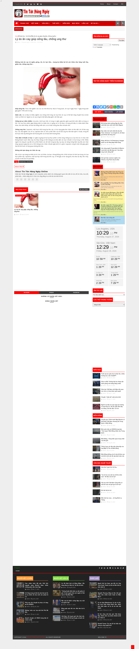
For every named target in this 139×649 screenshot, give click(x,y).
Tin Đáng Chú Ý (99, 119)
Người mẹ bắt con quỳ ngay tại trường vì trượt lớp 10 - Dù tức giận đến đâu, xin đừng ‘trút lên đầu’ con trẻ (112, 406)
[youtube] (31, 4)
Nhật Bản (99, 280)
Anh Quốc (114, 264)
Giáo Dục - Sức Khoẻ (25, 36)
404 (122, 4)
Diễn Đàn (66, 23)
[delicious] (123, 568)
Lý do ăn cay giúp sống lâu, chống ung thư (40, 39)
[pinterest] (41, 4)
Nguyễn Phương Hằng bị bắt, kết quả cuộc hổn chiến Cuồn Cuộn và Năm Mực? (109, 594)
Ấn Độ (98, 256)
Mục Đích (75, 23)
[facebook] (24, 4)
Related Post (21, 189)
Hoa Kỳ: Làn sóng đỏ (108, 217)
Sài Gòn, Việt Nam (105, 243)
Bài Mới (98, 112)
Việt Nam (34, 23)
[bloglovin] (37, 4)
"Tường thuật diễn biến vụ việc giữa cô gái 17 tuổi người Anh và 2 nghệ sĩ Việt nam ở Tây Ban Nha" (72, 593)
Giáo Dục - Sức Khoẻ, (37, 42)
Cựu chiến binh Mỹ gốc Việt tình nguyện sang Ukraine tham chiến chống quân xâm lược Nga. (36, 585)
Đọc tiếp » (103, 180)
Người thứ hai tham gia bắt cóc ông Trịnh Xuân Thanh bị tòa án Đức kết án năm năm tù (109, 585)
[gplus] (104, 568)
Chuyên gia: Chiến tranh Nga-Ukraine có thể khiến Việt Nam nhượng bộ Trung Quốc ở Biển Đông (113, 421)
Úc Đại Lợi (99, 272)
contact (115, 4)
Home (102, 4)
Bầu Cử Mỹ (97, 167)
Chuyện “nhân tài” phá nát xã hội (111, 397)
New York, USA (100, 264)
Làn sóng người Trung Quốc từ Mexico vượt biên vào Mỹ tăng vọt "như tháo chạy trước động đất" (112, 150)
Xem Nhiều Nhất (108, 112)
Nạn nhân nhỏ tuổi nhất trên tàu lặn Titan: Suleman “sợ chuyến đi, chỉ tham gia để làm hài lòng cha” (113, 132)
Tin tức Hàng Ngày (26, 174)
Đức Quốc (114, 280)
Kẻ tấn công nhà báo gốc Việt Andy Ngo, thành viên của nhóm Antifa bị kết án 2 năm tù (109, 615)
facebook (76, 292)
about (108, 4)
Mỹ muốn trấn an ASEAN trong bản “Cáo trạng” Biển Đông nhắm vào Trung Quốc (113, 431)
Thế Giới (55, 23)
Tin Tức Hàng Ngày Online (35, 171)
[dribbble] (113, 568)
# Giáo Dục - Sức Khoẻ (26, 162)
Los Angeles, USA (105, 228)
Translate (99, 47)
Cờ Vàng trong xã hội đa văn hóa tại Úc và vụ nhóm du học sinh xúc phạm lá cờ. (36, 594)
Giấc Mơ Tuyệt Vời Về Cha (109, 467)
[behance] (118, 568)
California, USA (115, 256)
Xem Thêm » (85, 189)
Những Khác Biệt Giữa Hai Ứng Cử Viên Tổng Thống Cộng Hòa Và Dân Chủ (112, 173)
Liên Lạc (85, 23)
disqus (51, 292)
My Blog (94, 23)
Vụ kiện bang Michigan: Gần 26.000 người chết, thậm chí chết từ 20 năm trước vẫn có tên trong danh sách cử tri (112, 195)
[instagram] (121, 568)
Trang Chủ (24, 23)
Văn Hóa (45, 23)
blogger (26, 292)
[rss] (34, 4)
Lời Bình (119, 112)
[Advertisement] (90, 13)
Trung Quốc (114, 272)
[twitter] (27, 4)
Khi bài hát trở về (106, 490)
